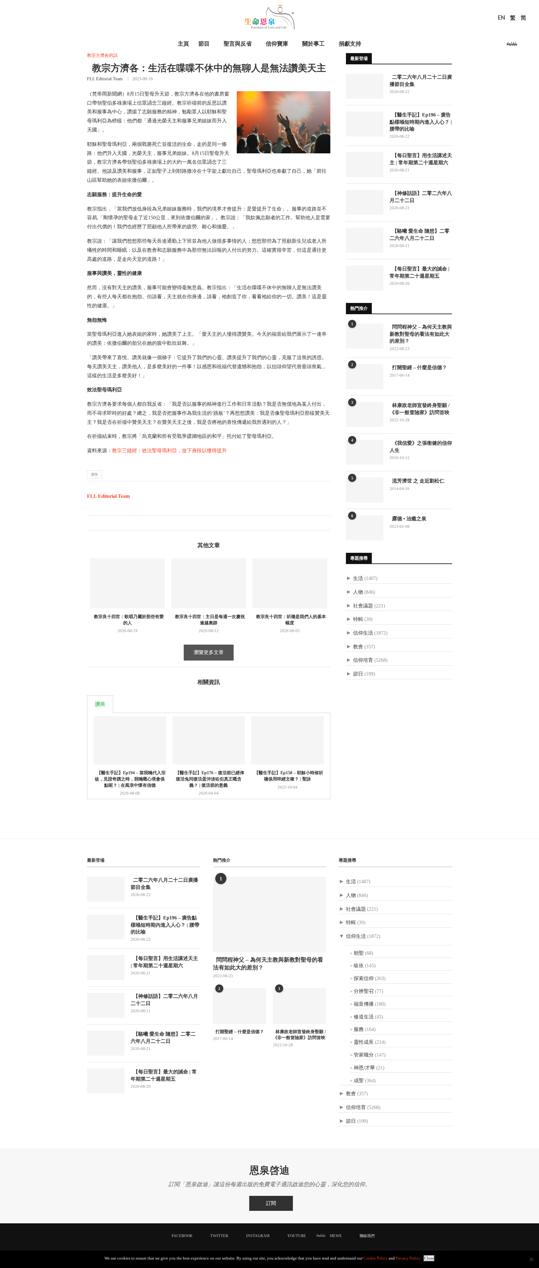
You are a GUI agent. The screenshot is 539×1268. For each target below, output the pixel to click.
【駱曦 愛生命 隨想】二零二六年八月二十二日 (419, 234)
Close (429, 1258)
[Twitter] (486, 45)
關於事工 (313, 44)
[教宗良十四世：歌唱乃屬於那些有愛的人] (127, 583)
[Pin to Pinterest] (105, 522)
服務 (359, 1029)
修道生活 (364, 1016)
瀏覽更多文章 (209, 652)
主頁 (183, 44)
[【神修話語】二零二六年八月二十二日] (364, 202)
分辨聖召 (364, 991)
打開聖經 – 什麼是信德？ (418, 367)
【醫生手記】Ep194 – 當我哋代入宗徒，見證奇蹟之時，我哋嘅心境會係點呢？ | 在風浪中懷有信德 (130, 778)
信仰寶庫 (277, 44)
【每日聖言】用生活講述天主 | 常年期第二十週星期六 (421, 159)
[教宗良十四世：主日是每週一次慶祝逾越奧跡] (208, 583)
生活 (358, 578)
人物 (358, 592)
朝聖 (359, 953)
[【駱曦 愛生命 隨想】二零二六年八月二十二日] (364, 240)
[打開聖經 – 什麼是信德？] (364, 376)
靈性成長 (364, 1042)
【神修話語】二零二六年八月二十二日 (421, 197)
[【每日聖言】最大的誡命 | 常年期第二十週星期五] (364, 277)
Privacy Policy (408, 1258)
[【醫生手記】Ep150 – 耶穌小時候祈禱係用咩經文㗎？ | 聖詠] (287, 740)
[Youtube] (501, 45)
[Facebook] (479, 45)
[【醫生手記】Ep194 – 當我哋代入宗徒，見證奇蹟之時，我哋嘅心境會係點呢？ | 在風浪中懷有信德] (130, 740)
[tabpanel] (208, 756)
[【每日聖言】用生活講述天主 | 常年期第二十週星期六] (364, 164)
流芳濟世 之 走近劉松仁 (417, 480)
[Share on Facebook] (92, 522)
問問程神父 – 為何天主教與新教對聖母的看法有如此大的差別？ (421, 334)
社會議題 (363, 605)
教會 (358, 646)
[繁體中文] (512, 18)
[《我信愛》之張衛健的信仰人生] (364, 452)
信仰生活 (363, 633)
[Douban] (522, 45)
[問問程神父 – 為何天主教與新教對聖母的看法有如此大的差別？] (364, 336)
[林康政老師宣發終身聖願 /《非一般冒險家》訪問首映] (364, 414)
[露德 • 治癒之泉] (364, 527)
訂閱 (271, 1203)
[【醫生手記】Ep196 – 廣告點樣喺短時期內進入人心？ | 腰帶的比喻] (364, 123)
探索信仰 (364, 978)
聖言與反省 (238, 44)
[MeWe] (512, 45)
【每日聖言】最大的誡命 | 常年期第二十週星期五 (419, 272)
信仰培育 (363, 660)
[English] (501, 18)
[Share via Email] (111, 522)
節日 (358, 673)
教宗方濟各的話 (102, 55)
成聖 (359, 1080)
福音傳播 (364, 1004)
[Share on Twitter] (98, 522)
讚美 (94, 474)
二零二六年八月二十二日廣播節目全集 (421, 80)
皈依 (359, 965)
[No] (531, 1259)
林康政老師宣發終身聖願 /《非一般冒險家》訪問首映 (419, 409)
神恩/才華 (364, 1067)
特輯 (358, 619)
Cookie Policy (375, 1258)
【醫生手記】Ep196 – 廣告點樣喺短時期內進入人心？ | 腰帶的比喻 (421, 121)
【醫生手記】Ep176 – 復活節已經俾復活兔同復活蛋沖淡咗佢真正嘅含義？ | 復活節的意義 (208, 778)
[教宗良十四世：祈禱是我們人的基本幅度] (289, 583)
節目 (204, 44)
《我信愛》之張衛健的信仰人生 (421, 446)
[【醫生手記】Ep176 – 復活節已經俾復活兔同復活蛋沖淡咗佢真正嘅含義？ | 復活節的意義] (208, 740)
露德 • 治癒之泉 (408, 518)
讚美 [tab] (100, 704)
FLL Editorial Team (105, 79)
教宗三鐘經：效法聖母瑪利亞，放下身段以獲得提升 (169, 450)
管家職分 (364, 1054)
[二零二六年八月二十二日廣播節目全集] (364, 86)
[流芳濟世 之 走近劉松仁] (364, 490)
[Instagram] (494, 45)
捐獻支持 (350, 44)
